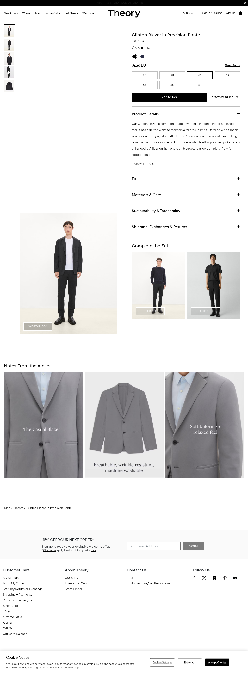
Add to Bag (169, 97)
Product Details (145, 114)
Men (37, 13)
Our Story (71, 577)
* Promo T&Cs (12, 617)
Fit (134, 178)
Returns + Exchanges (17, 600)
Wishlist (230, 12)
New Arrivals (11, 13)
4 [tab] (82, 332)
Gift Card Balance (15, 634)
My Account (11, 577)
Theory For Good (77, 583)
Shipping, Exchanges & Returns (159, 226)
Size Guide (232, 65)
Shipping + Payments (17, 594)
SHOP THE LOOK (37, 326)
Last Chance (71, 13)
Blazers (18, 508)
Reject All (189, 662)
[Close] (245, 3)
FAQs (6, 611)
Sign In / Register (212, 12)
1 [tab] (40, 332)
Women (26, 13)
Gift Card (9, 628)
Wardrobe (88, 13)
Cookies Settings (162, 662)
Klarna (7, 622)
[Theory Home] (124, 13)
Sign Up (193, 546)
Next (111, 274)
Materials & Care (146, 195)
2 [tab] (54, 332)
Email (130, 577)
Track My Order (13, 583)
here (93, 550)
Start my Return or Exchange (23, 589)
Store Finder (73, 589)
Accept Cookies (217, 662)
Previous (25, 274)
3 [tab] (68, 332)
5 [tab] (96, 332)
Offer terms (49, 550)
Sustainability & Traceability (156, 210)
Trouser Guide (52, 13)
